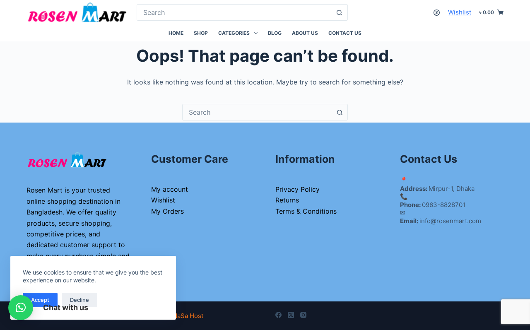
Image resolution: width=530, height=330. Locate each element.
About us (305, 33)
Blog (275, 33)
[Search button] (339, 12)
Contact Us (344, 33)
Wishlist (459, 12)
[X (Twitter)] (291, 315)
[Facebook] (278, 315)
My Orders (167, 211)
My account (169, 189)
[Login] (437, 13)
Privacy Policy (297, 189)
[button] (20, 307)
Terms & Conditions (306, 211)
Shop (201, 33)
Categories (234, 33)
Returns (287, 200)
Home (176, 33)
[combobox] (234, 12)
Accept (40, 299)
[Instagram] (303, 315)
